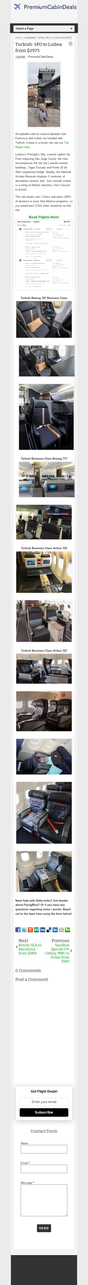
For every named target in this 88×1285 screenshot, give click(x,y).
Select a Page (25, 28)
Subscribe (44, 1112)
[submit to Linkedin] (55, 929)
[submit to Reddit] (61, 929)
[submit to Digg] (42, 929)
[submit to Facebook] (18, 929)
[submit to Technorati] (67, 929)
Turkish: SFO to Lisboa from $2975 (38, 47)
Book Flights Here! (44, 217)
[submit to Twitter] (24, 929)
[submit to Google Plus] (30, 929)
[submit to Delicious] (48, 929)
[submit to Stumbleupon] (36, 929)
